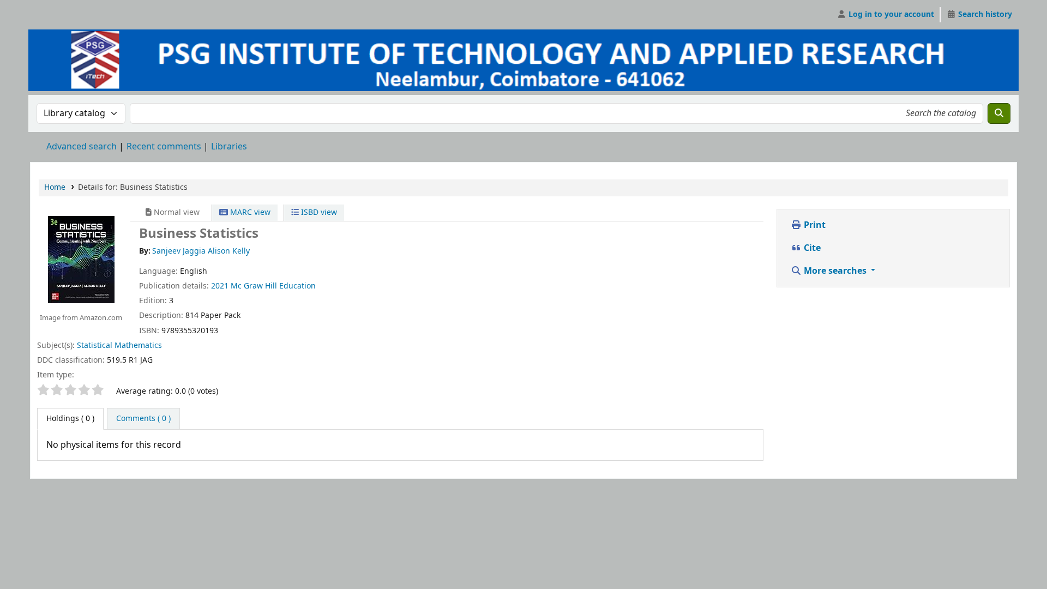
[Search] (999, 113)
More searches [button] (835, 271)
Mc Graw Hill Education (273, 286)
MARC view (249, 212)
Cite (811, 248)
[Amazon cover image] (80, 259)
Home (54, 187)
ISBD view (318, 212)
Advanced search (81, 146)
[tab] (143, 419)
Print (814, 225)
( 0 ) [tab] (70, 418)
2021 (219, 286)
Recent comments (164, 146)
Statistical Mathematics (119, 345)
